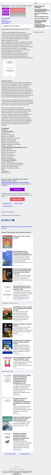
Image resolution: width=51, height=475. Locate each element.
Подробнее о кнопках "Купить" (12, 26)
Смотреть (5, 14)
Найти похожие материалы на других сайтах (18, 15)
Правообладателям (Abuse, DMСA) (6, 22)
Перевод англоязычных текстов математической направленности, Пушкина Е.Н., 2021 (22, 287)
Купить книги (17, 199)
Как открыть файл (6, 18)
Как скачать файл (7, 203)
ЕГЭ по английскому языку (41, 18)
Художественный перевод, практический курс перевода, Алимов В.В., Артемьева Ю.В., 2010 (22, 253)
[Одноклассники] (4, 220)
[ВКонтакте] (2, 220)
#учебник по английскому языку (14, 226)
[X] (13, 220)
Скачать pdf (17, 189)
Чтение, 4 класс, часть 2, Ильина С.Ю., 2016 (21, 237)
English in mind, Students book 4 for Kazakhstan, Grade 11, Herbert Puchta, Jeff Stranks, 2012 (22, 419)
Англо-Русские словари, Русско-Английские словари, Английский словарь (42, 10)
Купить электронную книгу (18, 11)
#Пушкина (3, 228)
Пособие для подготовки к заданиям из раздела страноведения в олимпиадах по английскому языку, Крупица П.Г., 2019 (22, 401)
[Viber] (8, 220)
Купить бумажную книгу (17, 8)
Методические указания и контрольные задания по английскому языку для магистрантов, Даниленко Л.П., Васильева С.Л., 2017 (21, 436)
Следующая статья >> (25, 453)
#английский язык (27, 226)
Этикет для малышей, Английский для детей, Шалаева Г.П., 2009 (22, 358)
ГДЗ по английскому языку (41, 16)
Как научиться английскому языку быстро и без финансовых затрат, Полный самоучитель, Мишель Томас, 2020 (22, 271)
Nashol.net (4, 471)
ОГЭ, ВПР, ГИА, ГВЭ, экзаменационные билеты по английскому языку (42, 26)
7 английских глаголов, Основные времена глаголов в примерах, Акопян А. (22, 342)
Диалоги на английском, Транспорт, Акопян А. (22, 324)
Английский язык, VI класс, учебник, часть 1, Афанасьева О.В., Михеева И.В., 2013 (22, 308)
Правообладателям (7, 206)
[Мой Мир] (6, 220)
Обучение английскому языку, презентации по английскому (40, 21)
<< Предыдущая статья (10, 453)
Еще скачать (5, 11)
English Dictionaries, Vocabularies (39, 7)
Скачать (6, 8)
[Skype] (11, 220)
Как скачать (4, 19)
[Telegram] (9, 220)
